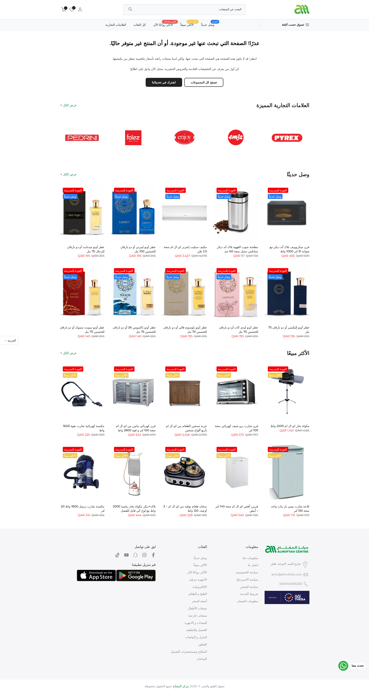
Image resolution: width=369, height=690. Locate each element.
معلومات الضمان (247, 601)
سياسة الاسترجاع (247, 579)
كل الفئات (139, 25)
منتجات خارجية (197, 615)
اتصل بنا (253, 565)
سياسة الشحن (249, 587)
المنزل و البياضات (196, 637)
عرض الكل (70, 105)
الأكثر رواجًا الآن (164, 24)
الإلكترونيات (199, 587)
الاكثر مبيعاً (188, 24)
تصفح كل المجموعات (204, 82)
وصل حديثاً (209, 24)
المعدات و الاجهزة (196, 623)
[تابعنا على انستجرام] (144, 555)
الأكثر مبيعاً (200, 565)
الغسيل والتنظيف (196, 630)
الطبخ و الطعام (198, 594)
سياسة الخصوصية (247, 572)
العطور (202, 644)
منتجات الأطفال (197, 608)
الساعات (201, 659)
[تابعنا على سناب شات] (135, 555)
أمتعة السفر (199, 601)
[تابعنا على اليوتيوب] (126, 555)
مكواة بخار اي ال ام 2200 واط (290, 426)
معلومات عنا (250, 558)
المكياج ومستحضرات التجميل (189, 652)
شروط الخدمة (249, 594)
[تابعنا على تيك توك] (117, 555)
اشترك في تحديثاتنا (164, 82)
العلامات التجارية (115, 25)
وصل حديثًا (200, 558)
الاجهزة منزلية (198, 579)
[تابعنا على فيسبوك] (153, 555)
